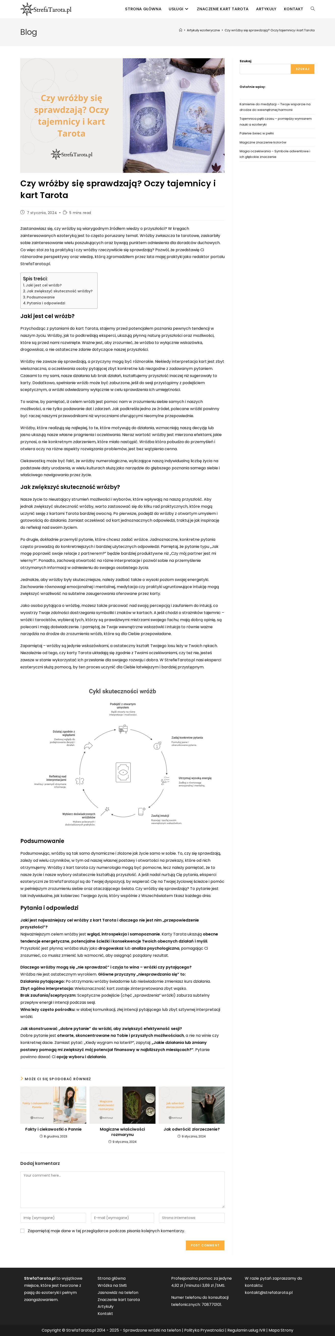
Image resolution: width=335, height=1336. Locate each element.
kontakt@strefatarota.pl (269, 1292)
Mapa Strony (281, 1330)
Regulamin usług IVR (246, 1330)
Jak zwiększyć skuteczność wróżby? (59, 291)
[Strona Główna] (180, 30)
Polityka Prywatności (204, 1330)
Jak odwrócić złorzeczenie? (192, 1129)
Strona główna (112, 1278)
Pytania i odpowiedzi (46, 303)
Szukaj (245, 61)
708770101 (211, 1304)
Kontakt (105, 1313)
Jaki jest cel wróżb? (44, 285)
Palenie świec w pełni (257, 133)
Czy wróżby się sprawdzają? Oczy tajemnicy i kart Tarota (270, 30)
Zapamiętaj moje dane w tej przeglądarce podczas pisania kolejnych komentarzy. (106, 1231)
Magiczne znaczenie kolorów (263, 142)
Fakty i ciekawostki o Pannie (53, 1129)
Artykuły (106, 1306)
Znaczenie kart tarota (119, 1299)
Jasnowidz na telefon (118, 1292)
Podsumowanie (41, 297)
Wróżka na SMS (112, 1285)
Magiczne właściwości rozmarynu (122, 1132)
